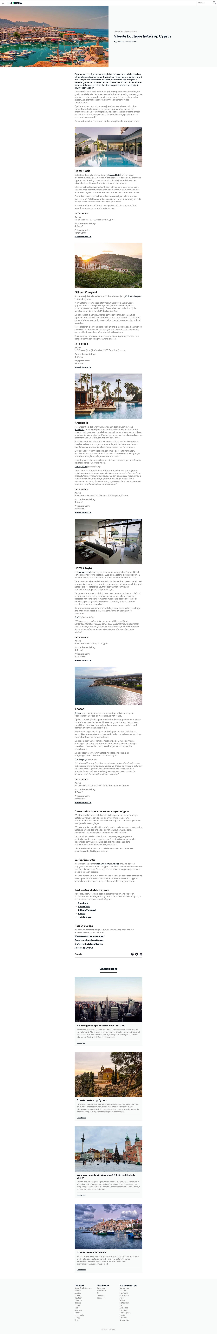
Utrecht (123, 1317)
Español (78, 1295)
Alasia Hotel (115, 175)
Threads (100, 1295)
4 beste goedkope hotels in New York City (101, 1025)
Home (116, 31)
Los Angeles (125, 1313)
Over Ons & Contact (83, 1288)
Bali (121, 1305)
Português (79, 1315)
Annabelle (79, 429)
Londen (123, 1290)
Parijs (122, 1298)
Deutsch (78, 1298)
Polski (77, 1305)
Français (78, 1300)
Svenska (78, 1310)
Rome (122, 1300)
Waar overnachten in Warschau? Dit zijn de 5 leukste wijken (106, 1176)
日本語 (77, 1317)
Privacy (78, 1290)
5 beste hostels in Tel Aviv (91, 1252)
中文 (76, 1320)
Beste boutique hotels (129, 31)
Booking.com (103, 863)
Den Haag (124, 1308)
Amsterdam (125, 1295)
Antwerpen (124, 1320)
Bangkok (124, 1310)
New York (124, 1293)
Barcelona (124, 1288)
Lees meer (81, 1043)
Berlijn (122, 1315)
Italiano (78, 1303)
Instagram (101, 1288)
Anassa (78, 713)
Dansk (77, 1313)
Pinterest (101, 1298)
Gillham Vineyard (133, 296)
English (78, 1293)
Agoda (116, 863)
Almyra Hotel (84, 572)
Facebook (101, 1290)
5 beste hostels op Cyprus (92, 1100)
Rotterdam (124, 1303)
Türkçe (78, 1308)
